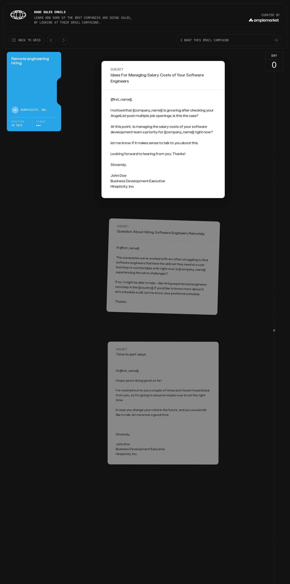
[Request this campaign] (275, 40)
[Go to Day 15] (274, 330)
